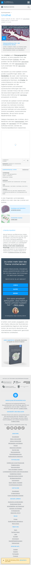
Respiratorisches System (15, 476)
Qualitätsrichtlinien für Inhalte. (17, 252)
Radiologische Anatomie (15, 456)
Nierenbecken (19, 64)
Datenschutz (15, 543)
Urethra (25, 123)
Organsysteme (15, 493)
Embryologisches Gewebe (15, 495)
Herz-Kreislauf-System (15, 469)
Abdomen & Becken (15, 447)
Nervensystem (15, 467)
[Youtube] (11, 428)
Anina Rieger (26, 19)
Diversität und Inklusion (15, 411)
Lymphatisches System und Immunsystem (15, 471)
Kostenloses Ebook (15, 504)
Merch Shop (15, 523)
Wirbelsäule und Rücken (15, 443)
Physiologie (15, 459)
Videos (15, 285)
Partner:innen (15, 532)
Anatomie (15, 433)
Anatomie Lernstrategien (15, 502)
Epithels (16, 59)
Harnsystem (15, 480)
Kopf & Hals (15, 450)
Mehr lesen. (19, 305)
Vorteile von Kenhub (15, 508)
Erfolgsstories (15, 510)
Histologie (15, 488)
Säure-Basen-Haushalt (15, 482)
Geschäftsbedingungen (15, 541)
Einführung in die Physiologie (15, 463)
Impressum (15, 538)
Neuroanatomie (15, 452)
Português (15, 554)
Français (15, 556)
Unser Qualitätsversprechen (15, 400)
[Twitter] (19, 428)
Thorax (15, 445)
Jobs (15, 534)
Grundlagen (15, 436)
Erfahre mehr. (23, 408)
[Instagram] (15, 428)
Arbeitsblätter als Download (15, 506)
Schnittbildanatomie (16, 454)
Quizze (15, 289)
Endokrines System (15, 474)
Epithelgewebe (5, 12)
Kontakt (15, 536)
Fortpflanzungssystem (15, 485)
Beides (15, 293)
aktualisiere (23, 560)
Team (15, 530)
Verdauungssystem (15, 478)
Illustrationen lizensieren (15, 521)
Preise (15, 519)
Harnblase (23, 95)
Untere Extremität (15, 441)
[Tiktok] (23, 428)
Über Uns (15, 526)
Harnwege (24, 61)
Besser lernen (15, 498)
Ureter (3, 123)
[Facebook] (8, 428)
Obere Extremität (15, 439)
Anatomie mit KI (15, 513)
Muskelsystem (15, 465)
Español (15, 551)
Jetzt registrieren (9, 340)
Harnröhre (21, 66)
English (15, 549)
